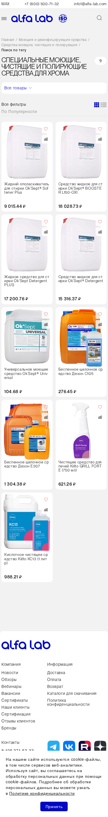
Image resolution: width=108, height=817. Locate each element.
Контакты (10, 742)
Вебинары (11, 686)
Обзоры (9, 680)
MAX (5, 4)
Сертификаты (14, 700)
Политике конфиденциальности (42, 793)
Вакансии (10, 693)
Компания (11, 664)
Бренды (8, 728)
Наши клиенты (15, 707)
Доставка (56, 673)
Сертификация (16, 714)
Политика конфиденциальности (68, 702)
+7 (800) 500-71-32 (41, 4)
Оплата (54, 680)
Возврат (55, 686)
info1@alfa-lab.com (90, 4)
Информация (60, 664)
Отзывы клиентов (18, 721)
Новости (9, 673)
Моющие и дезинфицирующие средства (53, 40)
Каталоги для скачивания (72, 693)
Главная (7, 40)
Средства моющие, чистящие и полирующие (39, 45)
